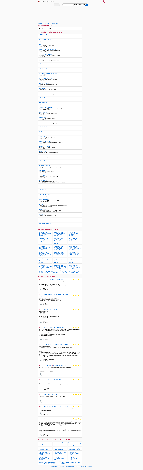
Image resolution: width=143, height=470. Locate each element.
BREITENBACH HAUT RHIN (61, 406)
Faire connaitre (71, 466)
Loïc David (41, 59)
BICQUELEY (42, 296)
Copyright (82, 466)
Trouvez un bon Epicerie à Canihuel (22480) (45, 448)
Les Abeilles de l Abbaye (50, 279)
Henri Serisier (47, 379)
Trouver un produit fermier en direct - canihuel (86, 469)
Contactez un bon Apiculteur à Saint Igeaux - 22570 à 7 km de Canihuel (74, 240)
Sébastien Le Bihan (44, 83)
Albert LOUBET (47, 419)
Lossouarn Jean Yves (44, 165)
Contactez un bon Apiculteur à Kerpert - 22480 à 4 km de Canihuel (59, 234)
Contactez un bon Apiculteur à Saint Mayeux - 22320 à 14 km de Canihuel (48, 272)
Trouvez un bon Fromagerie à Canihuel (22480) (44, 453)
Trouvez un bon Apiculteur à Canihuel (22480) (73, 458)
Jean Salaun (42, 88)
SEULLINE (55, 309)
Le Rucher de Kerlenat (44, 68)
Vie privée (76, 466)
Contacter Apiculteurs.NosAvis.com (63, 466)
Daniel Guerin (47, 394)
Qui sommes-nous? (54, 466)
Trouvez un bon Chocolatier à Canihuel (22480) (74, 453)
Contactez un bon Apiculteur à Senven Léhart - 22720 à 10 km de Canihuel (45, 254)
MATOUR (54, 394)
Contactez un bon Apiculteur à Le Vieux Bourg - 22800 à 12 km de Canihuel (74, 267)
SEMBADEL (60, 279)
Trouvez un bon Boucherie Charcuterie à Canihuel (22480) (74, 444)
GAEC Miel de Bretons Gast (46, 34)
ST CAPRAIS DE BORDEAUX (60, 419)
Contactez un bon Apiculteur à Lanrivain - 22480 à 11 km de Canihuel (44, 260)
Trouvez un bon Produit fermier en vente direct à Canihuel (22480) (47, 463)
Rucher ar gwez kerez (44, 199)
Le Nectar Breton (43, 97)
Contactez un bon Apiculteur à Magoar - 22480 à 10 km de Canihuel (74, 254)
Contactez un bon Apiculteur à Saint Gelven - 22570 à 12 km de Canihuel (45, 267)
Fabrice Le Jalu (43, 151)
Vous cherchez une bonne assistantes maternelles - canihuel (69, 469)
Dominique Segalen (44, 122)
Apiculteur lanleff (43, 102)
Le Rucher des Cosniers (45, 141)
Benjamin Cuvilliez (43, 44)
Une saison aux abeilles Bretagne (47, 49)
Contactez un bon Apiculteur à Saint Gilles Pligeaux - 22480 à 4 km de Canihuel (45, 234)
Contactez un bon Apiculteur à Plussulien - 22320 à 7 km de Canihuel (45, 248)
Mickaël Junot (42, 63)
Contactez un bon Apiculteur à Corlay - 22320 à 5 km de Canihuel (73, 234)
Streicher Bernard (48, 406)
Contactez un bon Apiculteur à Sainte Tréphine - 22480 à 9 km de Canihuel (60, 248)
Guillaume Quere (43, 160)
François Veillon (43, 117)
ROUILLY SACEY (56, 379)
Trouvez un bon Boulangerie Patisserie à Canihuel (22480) (45, 444)
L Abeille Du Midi (48, 365)
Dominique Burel (43, 112)
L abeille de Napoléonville (45, 54)
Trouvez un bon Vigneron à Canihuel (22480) (60, 453)
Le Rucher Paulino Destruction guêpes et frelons (56, 294)
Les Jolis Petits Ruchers (45, 39)
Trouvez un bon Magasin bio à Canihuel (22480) (74, 448)
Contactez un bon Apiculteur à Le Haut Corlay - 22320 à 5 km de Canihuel (44, 240)
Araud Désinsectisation (44, 209)
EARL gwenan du (43, 180)
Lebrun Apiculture (48, 327)
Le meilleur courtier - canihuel (54, 469)
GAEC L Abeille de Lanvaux (46, 194)
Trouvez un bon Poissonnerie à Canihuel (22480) (45, 458)
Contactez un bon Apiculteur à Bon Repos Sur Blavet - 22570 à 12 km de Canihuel (60, 267)
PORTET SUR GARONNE (60, 365)
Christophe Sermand (44, 131)
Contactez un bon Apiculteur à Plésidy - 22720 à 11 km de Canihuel (59, 260)
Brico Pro (41, 204)
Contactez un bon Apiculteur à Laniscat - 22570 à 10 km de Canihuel (59, 254)
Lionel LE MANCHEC (44, 136)
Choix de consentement (88, 466)
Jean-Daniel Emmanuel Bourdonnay (48, 73)
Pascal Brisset (47, 309)
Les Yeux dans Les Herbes (45, 78)
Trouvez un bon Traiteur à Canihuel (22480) (60, 443)
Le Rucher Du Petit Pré (45, 126)
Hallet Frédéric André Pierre (46, 189)
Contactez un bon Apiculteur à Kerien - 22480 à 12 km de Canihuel (73, 260)
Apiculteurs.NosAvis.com (47, 1)
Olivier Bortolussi (43, 170)
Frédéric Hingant (43, 214)
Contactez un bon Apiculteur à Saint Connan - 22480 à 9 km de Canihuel (74, 248)
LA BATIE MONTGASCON (61, 344)
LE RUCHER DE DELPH (45, 223)
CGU (79, 466)
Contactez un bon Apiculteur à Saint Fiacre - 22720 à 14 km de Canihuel (70, 272)
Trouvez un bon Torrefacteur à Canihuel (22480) (71, 463)
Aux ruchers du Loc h (44, 146)
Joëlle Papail (42, 175)
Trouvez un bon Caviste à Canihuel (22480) (60, 448)
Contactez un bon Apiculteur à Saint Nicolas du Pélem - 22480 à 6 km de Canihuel (58, 241)
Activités (56, 4)
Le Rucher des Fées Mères (46, 107)
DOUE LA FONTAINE (59, 327)
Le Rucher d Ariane (48, 344)
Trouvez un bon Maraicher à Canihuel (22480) (59, 458)
